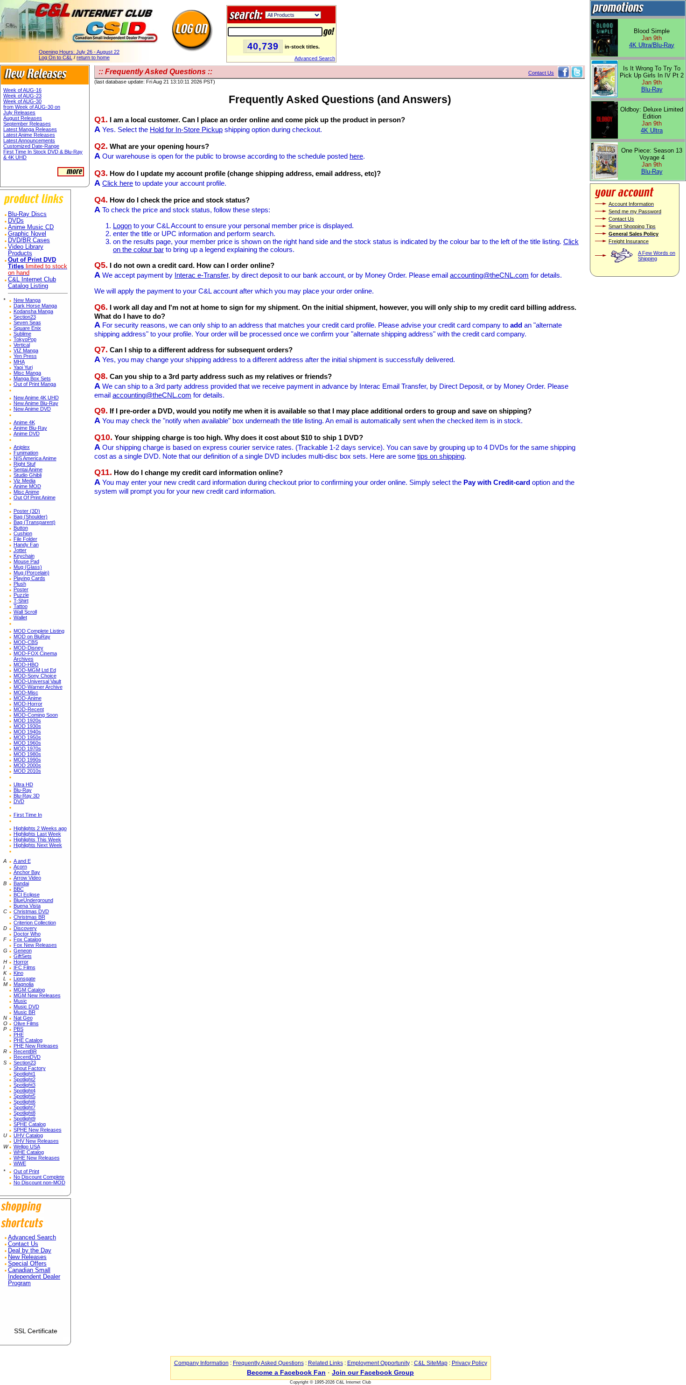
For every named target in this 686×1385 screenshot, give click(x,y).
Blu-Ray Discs (27, 214)
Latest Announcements (29, 140)
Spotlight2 (24, 1079)
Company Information (201, 1363)
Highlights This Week (37, 839)
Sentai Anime (28, 469)
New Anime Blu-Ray (36, 403)
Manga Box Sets (32, 378)
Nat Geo (23, 1018)
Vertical (22, 345)
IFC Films (24, 967)
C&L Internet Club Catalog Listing (32, 282)
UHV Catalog (28, 1135)
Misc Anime (26, 492)
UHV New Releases (36, 1141)
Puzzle (21, 595)
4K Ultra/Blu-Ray (651, 45)
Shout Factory (30, 1068)
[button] (35, 1311)
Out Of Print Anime (35, 497)
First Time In (28, 815)
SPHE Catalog (30, 1124)
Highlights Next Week (38, 845)
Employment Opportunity (378, 1363)
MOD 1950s (27, 737)
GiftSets (23, 956)
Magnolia (24, 984)
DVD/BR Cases (29, 240)
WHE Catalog (29, 1152)
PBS (18, 1029)
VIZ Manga (26, 350)
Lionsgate (24, 978)
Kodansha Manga (33, 311)
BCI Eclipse (27, 894)
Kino (18, 973)
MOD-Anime (28, 698)
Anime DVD (27, 433)
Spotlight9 (24, 1118)
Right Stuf (24, 464)
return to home (93, 57)
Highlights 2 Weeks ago (40, 828)
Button (21, 528)
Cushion (23, 533)
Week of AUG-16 (22, 90)
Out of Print (26, 1171)
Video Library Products (25, 250)
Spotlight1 (24, 1074)
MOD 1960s (27, 743)
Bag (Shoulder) (31, 516)
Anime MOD (27, 486)
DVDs (16, 220)
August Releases (22, 118)
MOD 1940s (27, 731)
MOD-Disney (28, 648)
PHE (19, 1034)
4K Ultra (652, 130)
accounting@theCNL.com (489, 275)
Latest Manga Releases (30, 129)
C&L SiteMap (431, 1363)
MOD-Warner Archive (38, 687)
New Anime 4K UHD (36, 397)
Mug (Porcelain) (31, 572)
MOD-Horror (28, 703)
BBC (19, 889)
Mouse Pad (26, 561)
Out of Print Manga (35, 384)
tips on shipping (440, 456)
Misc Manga (27, 373)
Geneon (23, 950)
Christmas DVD (31, 911)
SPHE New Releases (38, 1130)
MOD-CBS (26, 642)
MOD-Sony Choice (35, 676)
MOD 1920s (27, 720)
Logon (122, 226)
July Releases (19, 112)
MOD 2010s (27, 771)
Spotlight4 (24, 1090)
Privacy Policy (469, 1363)
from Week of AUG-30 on (31, 107)
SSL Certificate (35, 1331)
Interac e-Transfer (201, 275)
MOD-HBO (26, 664)
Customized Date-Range (31, 146)
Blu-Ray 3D (27, 795)
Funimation (26, 452)
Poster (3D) (27, 511)
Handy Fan (26, 544)
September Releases (27, 123)
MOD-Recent (29, 709)
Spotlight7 (24, 1107)
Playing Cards (29, 578)
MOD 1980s (27, 754)
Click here (117, 183)
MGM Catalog (29, 990)
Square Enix (27, 328)
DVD (19, 801)
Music (20, 1001)
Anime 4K (24, 422)
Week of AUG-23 (22, 95)
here (356, 156)
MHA (19, 361)
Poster (21, 589)
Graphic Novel (27, 234)
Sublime (22, 333)
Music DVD (26, 1006)
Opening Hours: (79, 52)
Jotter (20, 550)
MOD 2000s (27, 765)
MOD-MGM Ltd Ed (35, 670)
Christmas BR (29, 917)
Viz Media (24, 480)
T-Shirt (21, 600)
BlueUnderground (33, 900)
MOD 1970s (27, 748)
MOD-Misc (26, 692)
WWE (20, 1163)
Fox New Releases (35, 945)
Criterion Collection (35, 922)
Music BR (24, 1012)
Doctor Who (27, 934)
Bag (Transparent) (35, 522)
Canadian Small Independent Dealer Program (34, 1277)
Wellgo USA (27, 1146)
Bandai (21, 883)
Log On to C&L (55, 57)
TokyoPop (25, 339)
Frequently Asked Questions (268, 1363)
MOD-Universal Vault (37, 681)
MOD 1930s (27, 726)
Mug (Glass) (28, 567)
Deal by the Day (29, 1250)
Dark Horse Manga (35, 305)
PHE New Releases (36, 1046)
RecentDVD (27, 1057)
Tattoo (21, 606)
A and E (22, 861)
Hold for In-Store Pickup (186, 129)
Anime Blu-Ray (30, 428)
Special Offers (27, 1263)
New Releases (27, 1257)
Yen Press (25, 356)
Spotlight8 (24, 1113)
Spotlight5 (24, 1096)
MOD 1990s (27, 759)
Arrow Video (27, 878)
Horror (21, 962)
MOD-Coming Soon (36, 715)
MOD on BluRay (32, 636)
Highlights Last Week (37, 834)
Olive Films (26, 1023)
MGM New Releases (37, 995)
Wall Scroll (25, 612)
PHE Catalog (28, 1040)
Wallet (20, 617)
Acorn (20, 866)
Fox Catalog (27, 939)
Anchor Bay (27, 872)
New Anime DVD (32, 409)
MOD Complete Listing (39, 631)
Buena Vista (27, 906)
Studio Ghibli (28, 475)
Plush (20, 584)
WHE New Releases (37, 1158)
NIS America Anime (35, 458)
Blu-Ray (23, 790)
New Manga (27, 300)
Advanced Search (314, 58)
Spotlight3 (24, 1085)
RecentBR (25, 1051)
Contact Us (23, 1244)
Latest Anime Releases (29, 135)
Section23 (25, 317)
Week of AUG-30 (22, 101)
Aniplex (22, 447)
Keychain (24, 556)
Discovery (25, 928)
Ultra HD (23, 784)
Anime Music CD (31, 227)
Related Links (325, 1363)
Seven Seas (27, 322)
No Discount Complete (39, 1177)
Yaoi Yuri (23, 367)
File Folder (25, 539)
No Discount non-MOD (39, 1182)
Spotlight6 (24, 1102)
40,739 (263, 46)
